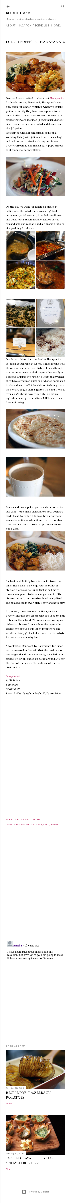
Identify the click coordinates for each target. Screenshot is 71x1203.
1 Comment (34, 819)
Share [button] (9, 819)
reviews (54, 824)
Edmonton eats (34, 824)
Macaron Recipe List (33, 25)
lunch (46, 824)
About (10, 25)
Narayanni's (57, 98)
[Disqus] (35, 886)
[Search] (63, 5)
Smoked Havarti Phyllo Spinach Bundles (29, 1160)
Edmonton (19, 824)
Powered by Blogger (38, 1191)
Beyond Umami (18, 13)
